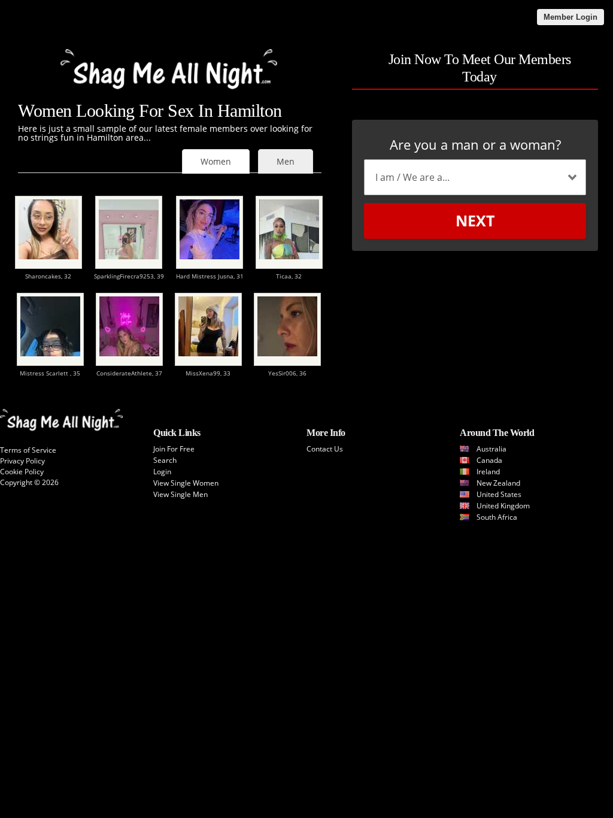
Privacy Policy (22, 461)
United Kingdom (503, 506)
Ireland (488, 471)
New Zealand (498, 483)
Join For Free (174, 449)
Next (475, 220)
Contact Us (324, 449)
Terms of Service (28, 450)
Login (162, 471)
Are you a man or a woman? (475, 144)
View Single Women (186, 483)
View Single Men (180, 494)
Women (216, 161)
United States (499, 494)
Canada (489, 460)
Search (165, 460)
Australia (491, 449)
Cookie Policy (22, 471)
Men (286, 161)
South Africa (497, 517)
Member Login (570, 17)
